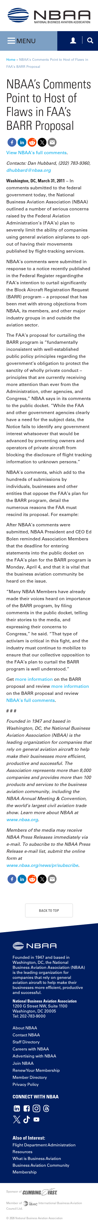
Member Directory (30, 1077)
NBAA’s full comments (30, 700)
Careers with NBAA (31, 1048)
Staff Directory (26, 1041)
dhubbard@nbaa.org (28, 170)
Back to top (49, 910)
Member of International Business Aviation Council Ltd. (44, 1205)
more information (34, 679)
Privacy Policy (26, 1084)
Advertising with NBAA (34, 1055)
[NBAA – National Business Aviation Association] (49, 15)
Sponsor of (14, 1191)
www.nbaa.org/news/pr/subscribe (42, 865)
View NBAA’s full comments (36, 152)
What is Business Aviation (37, 1158)
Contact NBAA (26, 1034)
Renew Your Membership (36, 1070)
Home (10, 59)
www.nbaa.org (22, 819)
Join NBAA (23, 1063)
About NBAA (25, 1027)
